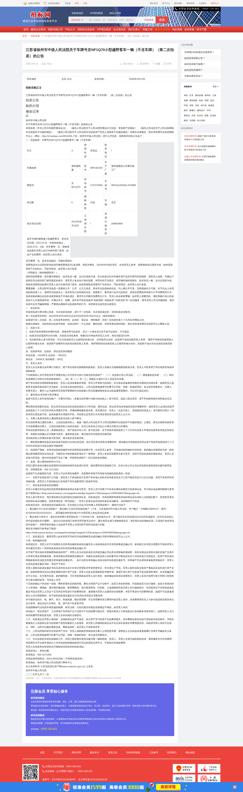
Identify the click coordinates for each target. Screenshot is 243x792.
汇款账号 (203, 3)
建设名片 (94, 752)
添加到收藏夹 (54, 3)
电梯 (186, 100)
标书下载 (201, 29)
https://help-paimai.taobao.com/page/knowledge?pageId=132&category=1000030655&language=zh (78, 532)
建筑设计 (201, 110)
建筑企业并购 (162, 29)
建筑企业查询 (38, 29)
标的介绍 (32, 106)
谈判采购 (189, 29)
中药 (209, 110)
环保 (186, 105)
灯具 (191, 95)
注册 (85, 3)
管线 (191, 105)
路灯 (186, 110)
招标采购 (35, 36)
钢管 (186, 120)
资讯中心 (215, 3)
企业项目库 (119, 29)
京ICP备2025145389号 (64, 779)
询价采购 (177, 29)
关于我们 (58, 752)
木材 (193, 115)
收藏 (156, 63)
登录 (77, 3)
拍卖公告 (32, 100)
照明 (207, 100)
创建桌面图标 (34, 3)
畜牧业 (187, 115)
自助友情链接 (133, 752)
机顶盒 (213, 115)
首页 (25, 29)
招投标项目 (77, 13)
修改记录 (32, 111)
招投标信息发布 (86, 29)
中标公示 (70, 29)
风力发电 (201, 120)
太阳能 (192, 120)
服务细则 (178, 3)
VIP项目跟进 (96, 13)
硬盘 (207, 115)
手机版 (68, 3)
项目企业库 (115, 13)
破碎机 (208, 95)
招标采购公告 (55, 29)
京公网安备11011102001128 (92, 779)
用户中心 (166, 3)
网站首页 (154, 3)
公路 (214, 95)
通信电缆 (193, 100)
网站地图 (190, 752)
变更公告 (112, 752)
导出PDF (143, 63)
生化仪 (200, 115)
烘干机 (204, 105)
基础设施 (199, 95)
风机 (186, 95)
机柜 (201, 100)
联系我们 (172, 752)
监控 (212, 100)
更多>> (216, 86)
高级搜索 (149, 20)
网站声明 (76, 752)
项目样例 (190, 3)
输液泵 (211, 105)
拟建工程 (148, 29)
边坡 (197, 105)
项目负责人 (134, 29)
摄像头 (192, 110)
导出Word (126, 63)
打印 (167, 63)
